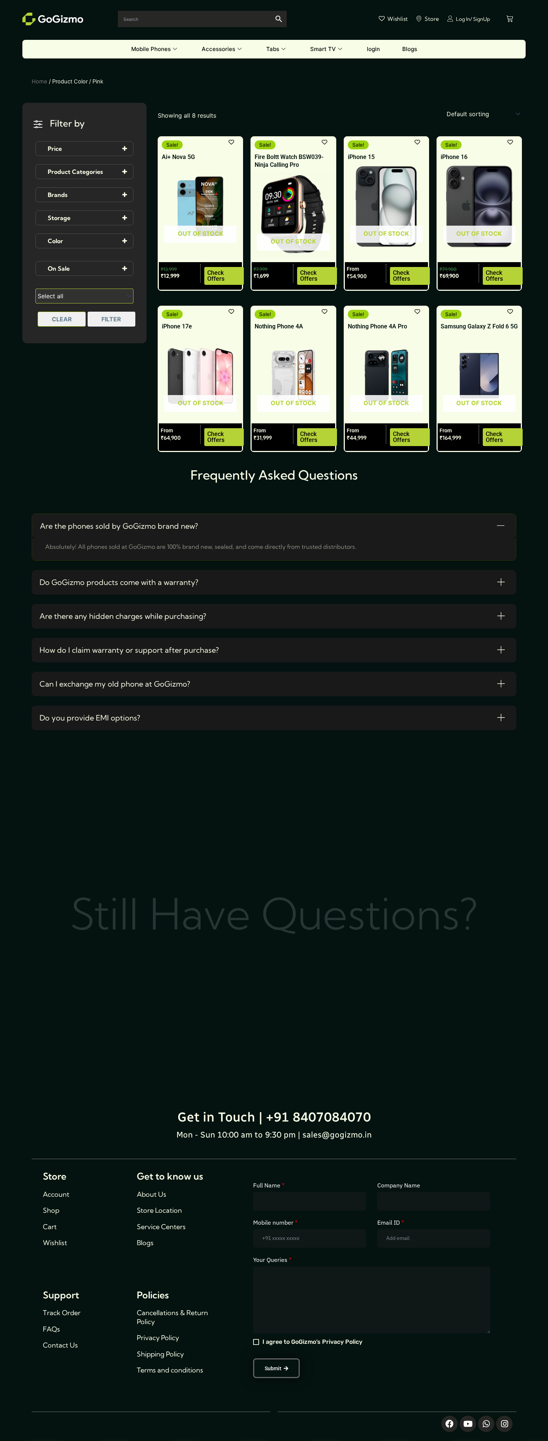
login (373, 49)
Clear (62, 319)
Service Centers (161, 1226)
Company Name (398, 1185)
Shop (51, 1210)
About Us (151, 1194)
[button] (274, 526)
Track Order (62, 1312)
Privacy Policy (158, 1337)
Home (39, 81)
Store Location (159, 1210)
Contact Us (60, 1345)
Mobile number (275, 1222)
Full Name (268, 1185)
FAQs (51, 1329)
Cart (50, 1226)
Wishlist (55, 1242)
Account (56, 1194)
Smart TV (323, 49)
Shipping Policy (160, 1354)
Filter (111, 319)
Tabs (272, 49)
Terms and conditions (170, 1370)
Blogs (409, 49)
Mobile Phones (151, 49)
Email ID (390, 1222)
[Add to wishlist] (231, 142)
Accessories (218, 49)
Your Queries (272, 1259)
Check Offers (215, 275)
